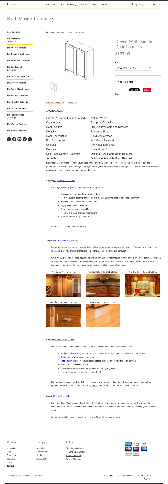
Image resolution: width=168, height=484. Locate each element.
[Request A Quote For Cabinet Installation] (63, 295)
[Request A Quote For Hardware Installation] (63, 332)
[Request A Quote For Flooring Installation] (103, 332)
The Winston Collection (17, 124)
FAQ (61, 4)
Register (104, 4)
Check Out (156, 4)
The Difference (43, 451)
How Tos (84, 4)
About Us (40, 448)
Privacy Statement (74, 459)
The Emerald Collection (18, 89)
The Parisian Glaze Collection (15, 116)
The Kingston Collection (18, 101)
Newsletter (41, 458)
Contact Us (41, 455)
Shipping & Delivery (75, 448)
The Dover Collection (16, 82)
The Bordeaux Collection (18, 60)
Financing (71, 4)
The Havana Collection (17, 95)
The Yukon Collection (16, 130)
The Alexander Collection (14, 40)
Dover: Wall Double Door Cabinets (70, 32)
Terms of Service (73, 455)
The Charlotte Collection (18, 76)
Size (117, 62)
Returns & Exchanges (75, 451)
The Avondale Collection (18, 54)
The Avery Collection (16, 47)
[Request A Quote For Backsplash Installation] (142, 295)
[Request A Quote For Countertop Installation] (103, 295)
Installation (51, 4)
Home (49, 32)
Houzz (118, 94)
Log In (94, 4)
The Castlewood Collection (14, 68)
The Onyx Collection (16, 108)
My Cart (140, 4)
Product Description (55, 102)
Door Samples (13, 31)
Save (148, 90)
